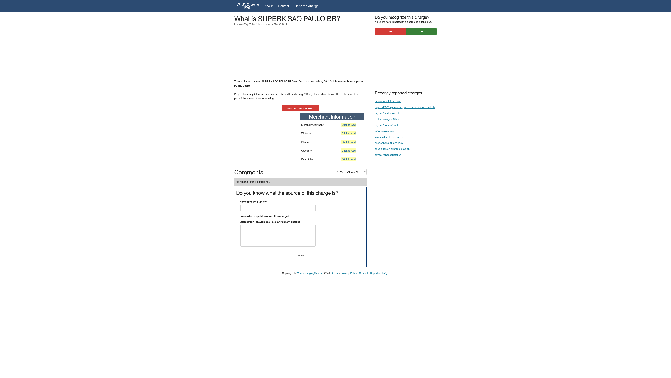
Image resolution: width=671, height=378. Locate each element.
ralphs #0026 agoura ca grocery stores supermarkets (405, 107)
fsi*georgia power (384, 131)
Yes (421, 31)
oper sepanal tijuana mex (389, 143)
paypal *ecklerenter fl (387, 113)
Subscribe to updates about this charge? (264, 216)
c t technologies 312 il (387, 119)
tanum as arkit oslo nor (388, 101)
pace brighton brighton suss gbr (392, 148)
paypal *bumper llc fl (386, 125)
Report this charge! (300, 108)
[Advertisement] (300, 54)
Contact (283, 6)
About (268, 6)
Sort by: (340, 172)
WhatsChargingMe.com (309, 273)
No (390, 31)
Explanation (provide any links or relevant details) (270, 222)
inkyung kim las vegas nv (389, 137)
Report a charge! (379, 273)
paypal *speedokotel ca (388, 154)
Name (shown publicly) (254, 202)
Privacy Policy (349, 273)
